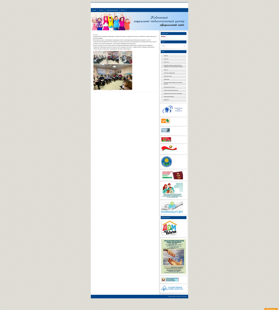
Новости (123, 10)
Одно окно (166, 62)
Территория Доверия (169, 96)
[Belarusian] (161, 36)
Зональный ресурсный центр (171, 90)
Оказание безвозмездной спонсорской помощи (173, 83)
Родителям (166, 79)
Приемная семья (168, 76)
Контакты (101, 10)
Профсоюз (166, 99)
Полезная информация (169, 73)
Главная (94, 10)
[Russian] (164, 36)
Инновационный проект (169, 87)
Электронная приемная (112, 10)
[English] (163, 36)
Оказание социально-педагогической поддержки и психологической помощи (173, 66)
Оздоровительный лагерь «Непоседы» (173, 93)
